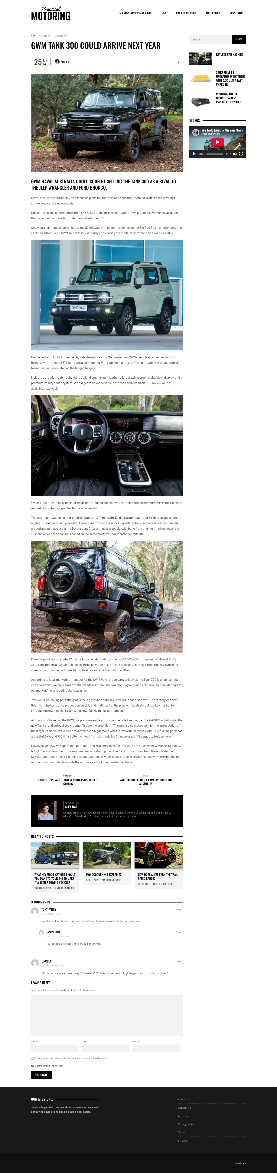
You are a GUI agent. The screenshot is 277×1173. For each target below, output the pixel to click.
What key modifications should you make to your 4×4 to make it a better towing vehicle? (55, 878)
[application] (217, 142)
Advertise (183, 1116)
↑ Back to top (239, 1163)
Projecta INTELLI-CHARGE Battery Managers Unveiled (228, 98)
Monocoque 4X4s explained (104, 875)
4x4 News (45, 36)
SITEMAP (183, 1140)
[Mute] (235, 154)
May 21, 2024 (144, 883)
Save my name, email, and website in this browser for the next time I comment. (71, 1058)
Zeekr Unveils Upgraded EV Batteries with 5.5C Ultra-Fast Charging (231, 78)
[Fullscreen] (241, 154)
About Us (183, 1099)
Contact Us (184, 1107)
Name (34, 1041)
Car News (61, 36)
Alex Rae (65, 62)
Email (85, 1041)
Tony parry (48, 909)
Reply (178, 909)
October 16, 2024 (42, 887)
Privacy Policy (186, 1124)
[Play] (194, 154)
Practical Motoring (64, 887)
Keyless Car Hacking (229, 54)
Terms (181, 1132)
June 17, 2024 (92, 879)
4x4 (33, 36)
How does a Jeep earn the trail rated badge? (158, 877)
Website (136, 1041)
